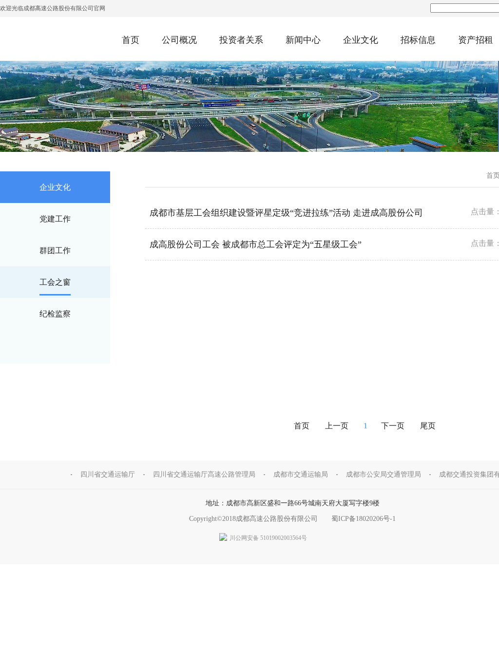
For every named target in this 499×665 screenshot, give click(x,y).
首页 (130, 40)
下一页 (393, 426)
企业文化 (360, 40)
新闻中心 (303, 40)
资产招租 (475, 40)
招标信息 (418, 40)
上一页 (336, 426)
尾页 (428, 426)
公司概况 (179, 40)
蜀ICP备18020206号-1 (363, 518)
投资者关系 (241, 40)
